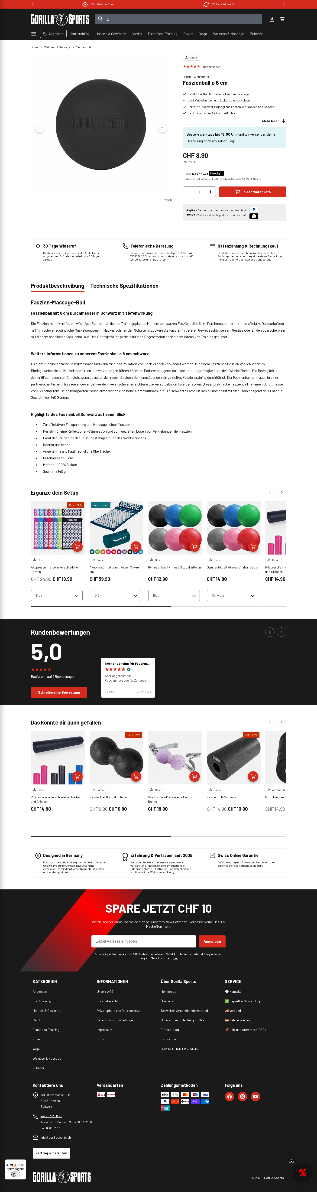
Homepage (168, 991)
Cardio (37, 1020)
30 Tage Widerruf (102, 4)
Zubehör (38, 1068)
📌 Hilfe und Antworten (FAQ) (245, 1030)
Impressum (104, 1030)
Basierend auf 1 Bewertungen (53, 676)
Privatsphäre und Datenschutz (118, 1010)
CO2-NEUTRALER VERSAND (180, 1049)
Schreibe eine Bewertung (59, 692)
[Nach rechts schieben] (163, 128)
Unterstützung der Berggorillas (182, 1020)
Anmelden (212, 941)
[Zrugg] (270, 492)
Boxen (37, 1039)
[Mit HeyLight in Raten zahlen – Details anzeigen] (228, 173)
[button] (282, 19)
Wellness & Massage (57, 47)
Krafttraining (42, 1001)
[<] (33, 4)
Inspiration (168, 1039)
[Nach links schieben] (39, 128)
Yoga (36, 1049)
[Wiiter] (281, 492)
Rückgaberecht (107, 1001)
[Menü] (23, 1162)
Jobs (100, 1039)
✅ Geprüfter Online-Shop (243, 1001)
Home (35, 47)
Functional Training (46, 1030)
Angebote (40, 991)
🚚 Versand (233, 1010)
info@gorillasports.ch (56, 1137)
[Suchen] (100, 19)
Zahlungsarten (223, 4)
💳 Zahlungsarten (237, 1020)
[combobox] (178, 19)
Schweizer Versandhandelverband (184, 1010)
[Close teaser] (291, 1161)
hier (175, 958)
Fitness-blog (170, 1030)
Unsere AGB (105, 991)
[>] (284, 4)
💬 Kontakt (233, 991)
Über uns (167, 1001)
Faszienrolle (83, 47)
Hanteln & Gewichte (46, 1010)
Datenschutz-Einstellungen (115, 1020)
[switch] (15, 1174)
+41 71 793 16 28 (51, 1116)
